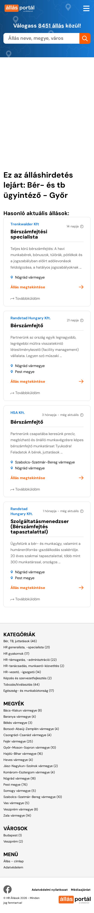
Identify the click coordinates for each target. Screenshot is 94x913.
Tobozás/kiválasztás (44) (21, 684)
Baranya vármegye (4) (19, 716)
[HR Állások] (23, 8)
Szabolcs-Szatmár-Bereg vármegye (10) (32, 797)
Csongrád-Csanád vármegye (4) (27, 735)
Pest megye (24, 371)
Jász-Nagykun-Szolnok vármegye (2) (30, 766)
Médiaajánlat (81, 890)
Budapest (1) (12, 835)
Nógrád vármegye (30, 277)
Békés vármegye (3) (17, 723)
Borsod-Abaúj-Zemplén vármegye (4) (31, 729)
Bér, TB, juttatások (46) (20, 641)
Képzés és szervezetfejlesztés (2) (27, 678)
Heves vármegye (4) (18, 760)
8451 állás (51, 25)
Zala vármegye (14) (17, 815)
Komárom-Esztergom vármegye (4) (29, 772)
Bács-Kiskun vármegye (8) (22, 710)
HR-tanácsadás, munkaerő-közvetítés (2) (33, 666)
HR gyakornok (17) (16, 653)
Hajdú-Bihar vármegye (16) (23, 754)
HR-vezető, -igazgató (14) (22, 672)
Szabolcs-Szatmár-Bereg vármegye (45, 462)
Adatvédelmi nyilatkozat (50, 890)
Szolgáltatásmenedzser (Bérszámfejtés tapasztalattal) (39, 526)
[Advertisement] (47, 104)
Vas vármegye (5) (16, 803)
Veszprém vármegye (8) (20, 809)
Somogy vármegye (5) (19, 791)
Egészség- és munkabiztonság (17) (28, 691)
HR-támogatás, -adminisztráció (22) (30, 660)
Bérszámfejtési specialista (28, 234)
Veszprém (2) (13, 841)
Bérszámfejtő (26, 325)
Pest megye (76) (15, 784)
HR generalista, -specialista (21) (26, 647)
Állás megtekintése (27, 287)
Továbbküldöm (27, 298)
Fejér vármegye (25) (18, 741)
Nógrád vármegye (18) (19, 778)
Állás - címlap (13, 861)
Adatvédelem (13, 867)
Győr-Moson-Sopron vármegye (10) (29, 747)
